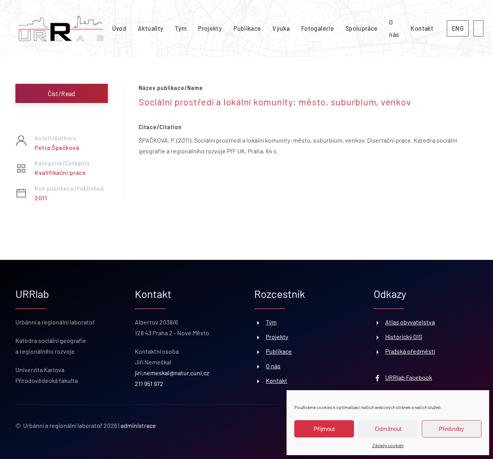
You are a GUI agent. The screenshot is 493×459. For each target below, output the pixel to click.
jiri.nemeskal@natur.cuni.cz (172, 372)
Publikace (247, 28)
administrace (138, 425)
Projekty (210, 28)
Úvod (119, 28)
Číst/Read (61, 93)
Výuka (281, 28)
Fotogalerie (317, 28)
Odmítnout (388, 429)
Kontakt (422, 28)
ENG (458, 28)
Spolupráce (361, 28)
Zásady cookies (388, 445)
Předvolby (451, 429)
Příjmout (324, 429)
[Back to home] (61, 28)
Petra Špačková (57, 147)
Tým (180, 28)
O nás (394, 28)
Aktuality (150, 28)
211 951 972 (149, 383)
